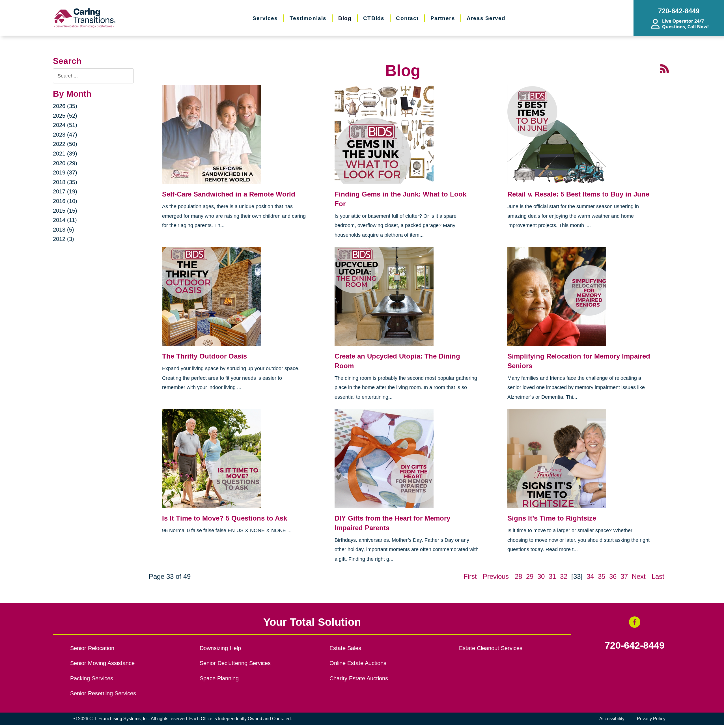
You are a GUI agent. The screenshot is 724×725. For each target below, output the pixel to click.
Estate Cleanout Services (490, 648)
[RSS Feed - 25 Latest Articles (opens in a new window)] (664, 68)
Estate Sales (345, 648)
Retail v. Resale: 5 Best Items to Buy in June (578, 194)
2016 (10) (65, 201)
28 (518, 576)
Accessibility (611, 718)
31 (552, 576)
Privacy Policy (651, 718)
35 (601, 576)
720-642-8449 (635, 645)
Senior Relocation (92, 648)
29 (529, 576)
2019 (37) (65, 172)
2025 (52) (65, 116)
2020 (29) (65, 163)
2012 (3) (63, 239)
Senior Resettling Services (103, 693)
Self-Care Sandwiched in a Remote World (228, 194)
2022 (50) (65, 144)
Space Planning (219, 678)
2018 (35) (65, 182)
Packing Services (91, 678)
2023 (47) (65, 134)
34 (590, 576)
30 (541, 576)
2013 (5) (63, 229)
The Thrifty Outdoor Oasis (204, 356)
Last (658, 576)
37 (624, 576)
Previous (496, 576)
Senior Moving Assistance (102, 663)
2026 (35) (65, 106)
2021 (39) (65, 153)
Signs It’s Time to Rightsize (551, 518)
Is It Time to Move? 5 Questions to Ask (224, 518)
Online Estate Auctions (357, 663)
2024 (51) (65, 125)
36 (613, 576)
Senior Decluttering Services (235, 663)
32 (563, 576)
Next (639, 576)
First (470, 576)
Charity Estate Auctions (358, 678)
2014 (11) (65, 220)
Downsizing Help (220, 648)
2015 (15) (65, 211)
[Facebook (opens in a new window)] (634, 622)
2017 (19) (65, 191)
